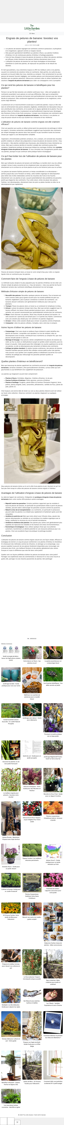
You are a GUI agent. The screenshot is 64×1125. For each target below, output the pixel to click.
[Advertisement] (32, 11)
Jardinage (33, 638)
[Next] (10, 1121)
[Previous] (3, 1121)
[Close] (17, 1122)
